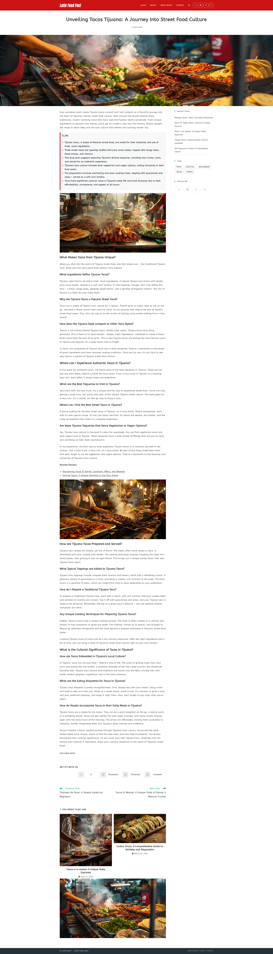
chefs (202, 951)
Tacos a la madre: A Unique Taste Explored (86, 871)
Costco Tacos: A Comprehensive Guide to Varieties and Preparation (140, 848)
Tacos (72, 753)
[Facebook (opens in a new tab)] (200, 5)
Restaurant (204, 167)
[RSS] (205, 189)
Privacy (210, 951)
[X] (179, 189)
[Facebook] (188, 189)
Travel (190, 172)
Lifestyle (190, 167)
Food (66, 753)
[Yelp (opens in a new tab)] (211, 5)
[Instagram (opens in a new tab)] (206, 5)
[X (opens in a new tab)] (195, 5)
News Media (193, 951)
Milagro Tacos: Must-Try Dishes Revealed (194, 118)
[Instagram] (196, 189)
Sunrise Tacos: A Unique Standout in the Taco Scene (90, 475)
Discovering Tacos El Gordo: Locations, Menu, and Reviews (94, 471)
